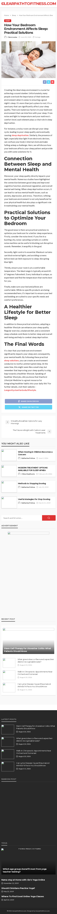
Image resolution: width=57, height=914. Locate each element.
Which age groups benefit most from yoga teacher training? (24, 870)
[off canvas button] (3, 3)
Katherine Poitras (28, 458)
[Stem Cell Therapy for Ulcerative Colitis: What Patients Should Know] (28, 641)
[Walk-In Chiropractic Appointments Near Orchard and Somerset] (9, 675)
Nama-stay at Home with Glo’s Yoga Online (23, 880)
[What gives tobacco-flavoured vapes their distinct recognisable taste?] (9, 663)
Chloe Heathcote (28, 474)
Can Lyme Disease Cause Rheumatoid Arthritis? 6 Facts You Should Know (34, 685)
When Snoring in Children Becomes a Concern (35, 453)
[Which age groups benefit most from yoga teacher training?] (28, 861)
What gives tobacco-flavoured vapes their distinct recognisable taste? (36, 660)
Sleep (8, 21)
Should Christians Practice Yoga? (18, 888)
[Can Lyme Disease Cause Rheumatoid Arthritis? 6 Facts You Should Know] (9, 687)
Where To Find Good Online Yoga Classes (22, 896)
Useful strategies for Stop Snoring (34, 499)
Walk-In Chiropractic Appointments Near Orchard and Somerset (35, 673)
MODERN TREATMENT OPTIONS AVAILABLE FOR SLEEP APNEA (33, 469)
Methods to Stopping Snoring (32, 483)
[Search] (53, 3)
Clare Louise (12, 37)
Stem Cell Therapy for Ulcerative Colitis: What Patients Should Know (27, 649)
